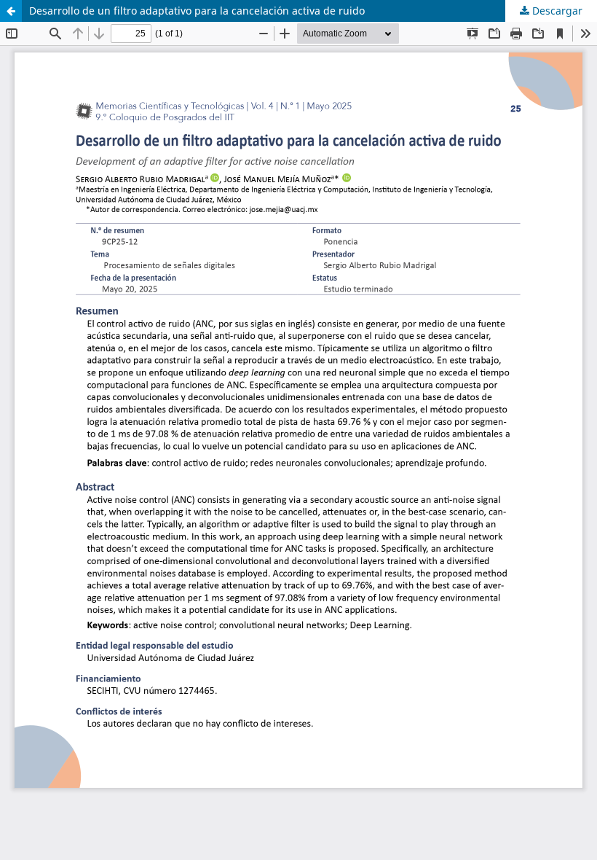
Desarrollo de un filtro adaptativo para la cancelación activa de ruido (197, 10)
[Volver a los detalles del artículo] (11, 11)
